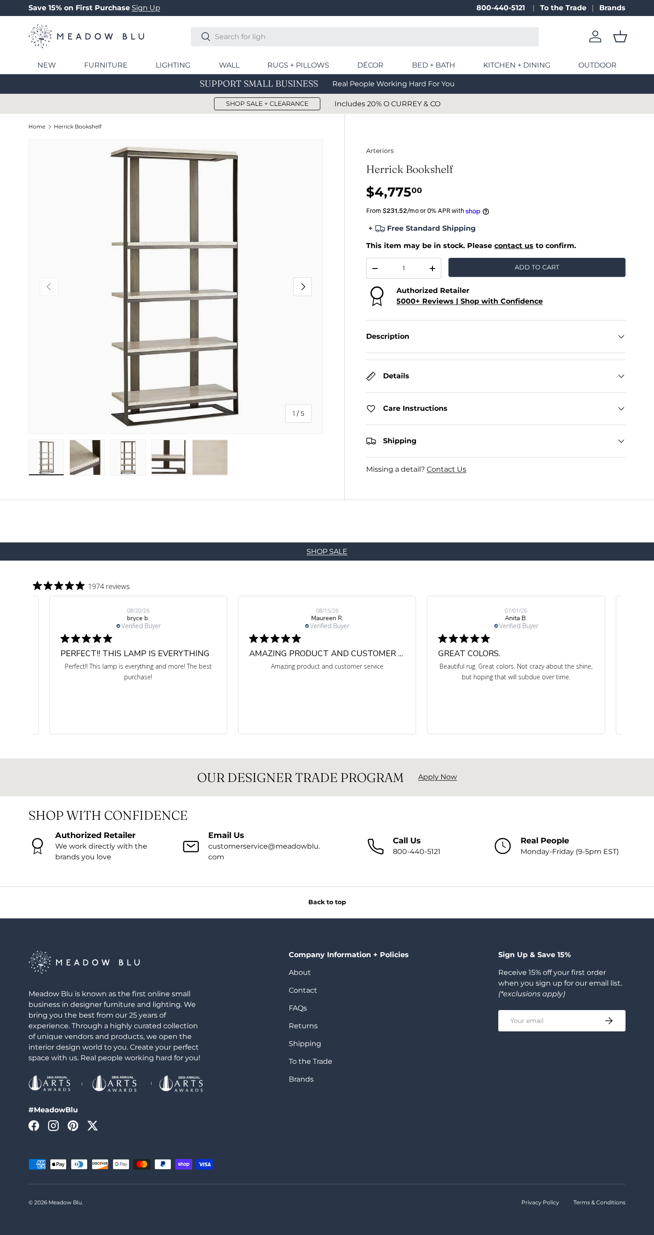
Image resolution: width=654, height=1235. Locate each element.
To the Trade (563, 8)
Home (36, 126)
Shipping (305, 1043)
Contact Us (446, 469)
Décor (370, 65)
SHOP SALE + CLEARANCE (267, 104)
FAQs (298, 1008)
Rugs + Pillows (298, 65)
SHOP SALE (327, 551)
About (300, 972)
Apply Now (437, 777)
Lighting (173, 65)
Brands (612, 8)
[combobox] (365, 36)
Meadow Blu (65, 1202)
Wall (229, 65)
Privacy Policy (540, 1202)
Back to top (327, 902)
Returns (303, 1026)
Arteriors (380, 151)
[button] (620, 36)
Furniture (106, 65)
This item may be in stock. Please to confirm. (471, 245)
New (46, 65)
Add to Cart (537, 267)
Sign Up (146, 8)
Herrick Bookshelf (77, 126)
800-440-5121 (501, 8)
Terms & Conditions (599, 1202)
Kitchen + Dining (516, 65)
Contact (303, 990)
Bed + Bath (433, 65)
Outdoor (597, 65)
